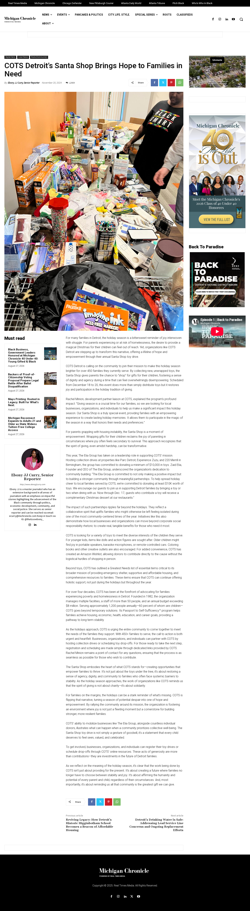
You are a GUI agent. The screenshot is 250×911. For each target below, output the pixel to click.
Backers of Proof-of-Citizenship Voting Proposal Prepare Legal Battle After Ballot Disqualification (23, 380)
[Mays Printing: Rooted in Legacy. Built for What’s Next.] (50, 403)
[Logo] (125, 874)
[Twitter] (163, 82)
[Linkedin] (226, 19)
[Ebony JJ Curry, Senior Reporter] (32, 459)
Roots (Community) (39, 57)
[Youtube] (233, 19)
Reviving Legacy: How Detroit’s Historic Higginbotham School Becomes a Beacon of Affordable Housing (89, 825)
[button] (241, 19)
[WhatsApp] (179, 82)
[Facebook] (212, 19)
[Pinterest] (171, 82)
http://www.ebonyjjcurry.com (32, 484)
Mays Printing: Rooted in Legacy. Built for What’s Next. (24, 402)
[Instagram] (219, 19)
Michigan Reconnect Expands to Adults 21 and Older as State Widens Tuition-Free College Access (24, 424)
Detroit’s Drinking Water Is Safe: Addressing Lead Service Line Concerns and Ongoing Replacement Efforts (156, 825)
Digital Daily (10, 57)
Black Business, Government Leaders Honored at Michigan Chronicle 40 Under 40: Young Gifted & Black (23, 355)
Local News (23, 57)
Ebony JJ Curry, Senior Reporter (24, 82)
